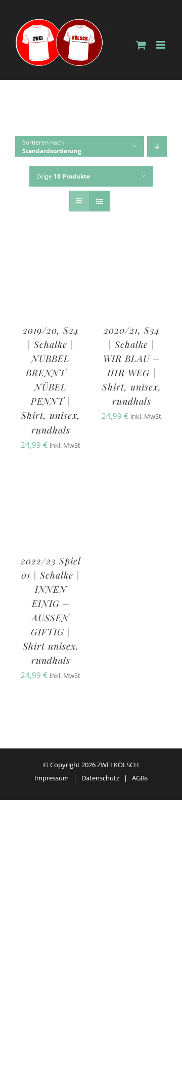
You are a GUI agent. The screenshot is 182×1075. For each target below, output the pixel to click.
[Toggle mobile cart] (141, 45)
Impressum (51, 777)
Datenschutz (100, 777)
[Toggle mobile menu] (161, 45)
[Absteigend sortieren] (157, 146)
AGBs (140, 777)
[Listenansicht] (99, 201)
